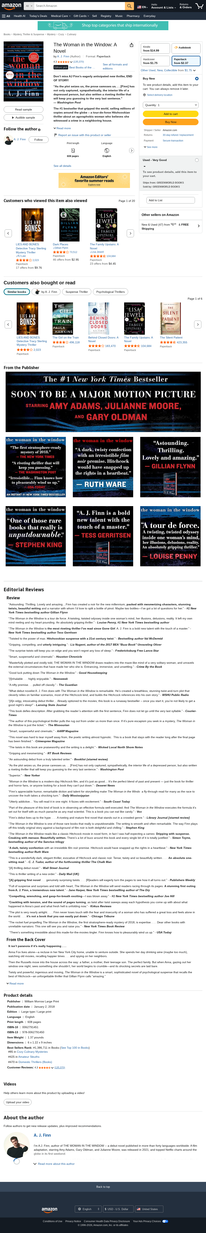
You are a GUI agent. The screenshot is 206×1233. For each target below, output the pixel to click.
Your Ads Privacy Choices (147, 1221)
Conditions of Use (52, 1221)
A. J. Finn (63, 56)
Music (119, 16)
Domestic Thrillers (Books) (35, 1062)
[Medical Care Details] (70, 16)
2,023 (37, 349)
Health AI (19, 16)
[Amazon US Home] (49, 1210)
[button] (6, 16)
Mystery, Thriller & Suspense (28, 34)
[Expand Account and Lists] (175, 7)
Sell (94, 16)
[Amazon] (11, 6)
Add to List (155, 200)
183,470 (110, 346)
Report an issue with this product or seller (84, 135)
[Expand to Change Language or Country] (147, 7)
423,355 (182, 342)
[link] (32, 248)
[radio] (155, 48)
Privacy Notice (73, 1221)
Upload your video (17, 1102)
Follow (38, 139)
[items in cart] (199, 6)
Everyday (150, 16)
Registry (106, 16)
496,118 (74, 342)
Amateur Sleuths (28, 1056)
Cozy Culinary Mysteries (32, 1051)
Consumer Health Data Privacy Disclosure (107, 1221)
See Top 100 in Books (75, 1047)
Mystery (51, 34)
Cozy (61, 34)
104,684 (146, 346)
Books (7, 34)
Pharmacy (133, 16)
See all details (62, 165)
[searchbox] (79, 6)
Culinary (71, 34)
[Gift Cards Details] (88, 16)
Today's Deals (38, 16)
